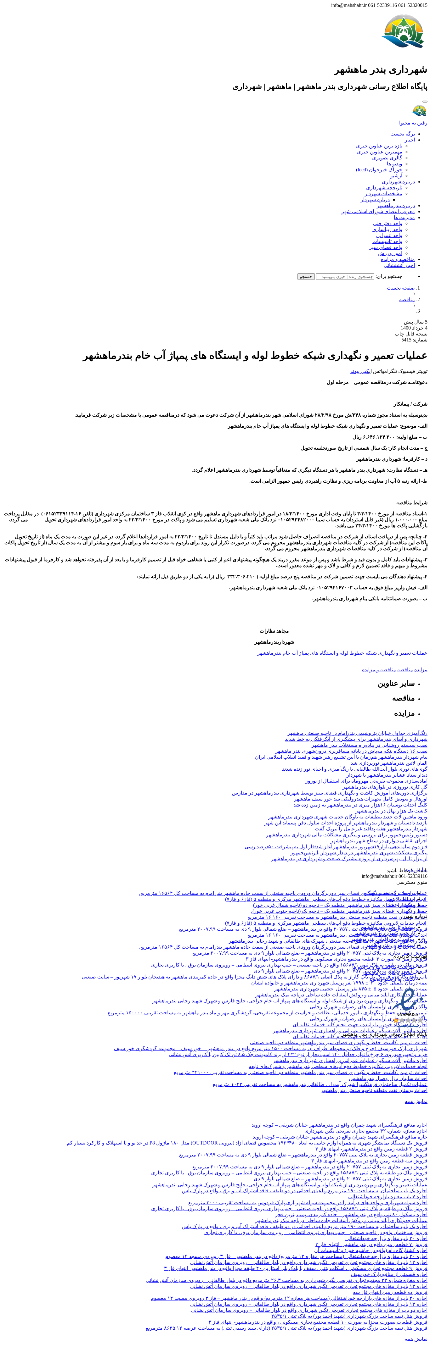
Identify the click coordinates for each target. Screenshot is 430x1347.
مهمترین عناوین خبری (379, 151)
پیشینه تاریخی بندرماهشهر (388, 927)
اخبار (410, 139)
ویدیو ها (394, 163)
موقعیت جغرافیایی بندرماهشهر (382, 939)
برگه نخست (402, 133)
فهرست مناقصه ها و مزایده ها (383, 967)
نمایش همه (416, 1101)
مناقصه (407, 299)
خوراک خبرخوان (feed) (379, 169)
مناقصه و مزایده (398, 259)
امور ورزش (390, 253)
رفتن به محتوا (413, 122)
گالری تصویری (387, 157)
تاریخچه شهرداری (384, 187)
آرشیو (396, 175)
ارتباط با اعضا (400, 899)
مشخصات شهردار (383, 193)
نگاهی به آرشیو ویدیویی (391, 979)
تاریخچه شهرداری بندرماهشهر (384, 933)
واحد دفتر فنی (387, 223)
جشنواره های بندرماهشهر (388, 973)
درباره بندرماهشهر (396, 205)
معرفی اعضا (401, 905)
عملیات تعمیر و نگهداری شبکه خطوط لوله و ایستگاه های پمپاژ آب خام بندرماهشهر (342, 653)
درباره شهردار (375, 199)
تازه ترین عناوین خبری (379, 145)
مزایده (420, 669)
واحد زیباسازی (387, 229)
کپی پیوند (359, 371)
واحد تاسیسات (387, 241)
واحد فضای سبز (385, 247)
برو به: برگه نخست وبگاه (389, 893)
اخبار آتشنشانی (399, 265)
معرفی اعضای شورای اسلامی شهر (378, 211)
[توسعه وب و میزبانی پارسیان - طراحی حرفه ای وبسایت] (411, 1042)
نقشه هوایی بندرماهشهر (390, 945)
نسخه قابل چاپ (411, 333)
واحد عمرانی (389, 235)
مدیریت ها (404, 217)
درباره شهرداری (398, 181)
